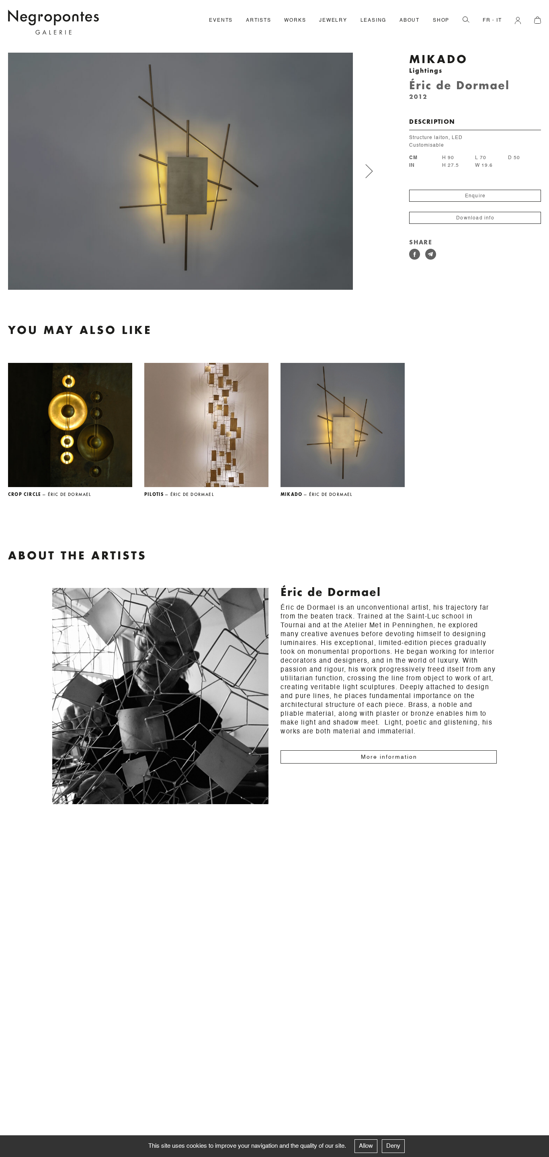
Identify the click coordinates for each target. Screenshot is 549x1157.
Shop (441, 20)
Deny (393, 1146)
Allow (366, 1146)
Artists (258, 20)
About (409, 20)
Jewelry (333, 20)
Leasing (374, 20)
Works (295, 20)
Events (221, 20)
